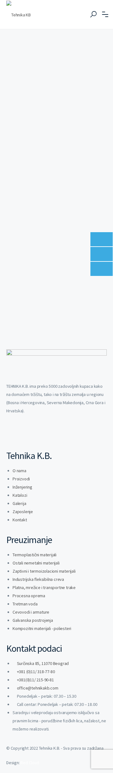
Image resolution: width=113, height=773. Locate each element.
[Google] (64, 434)
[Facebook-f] (31, 434)
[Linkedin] (14, 434)
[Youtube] (47, 434)
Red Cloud (29, 762)
